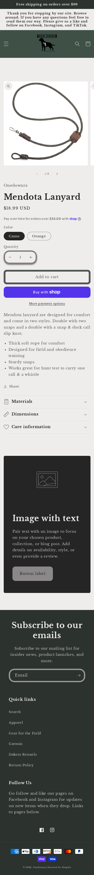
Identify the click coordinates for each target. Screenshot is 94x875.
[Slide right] (57, 174)
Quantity (11, 247)
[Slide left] (37, 174)
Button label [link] (33, 573)
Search (15, 712)
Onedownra (40, 867)
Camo (14, 236)
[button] (6, 44)
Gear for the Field (25, 733)
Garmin (16, 744)
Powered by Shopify (59, 867)
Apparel (16, 722)
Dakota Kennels (23, 754)
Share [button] (14, 386)
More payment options (47, 303)
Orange (39, 236)
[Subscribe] (78, 675)
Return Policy (21, 765)
